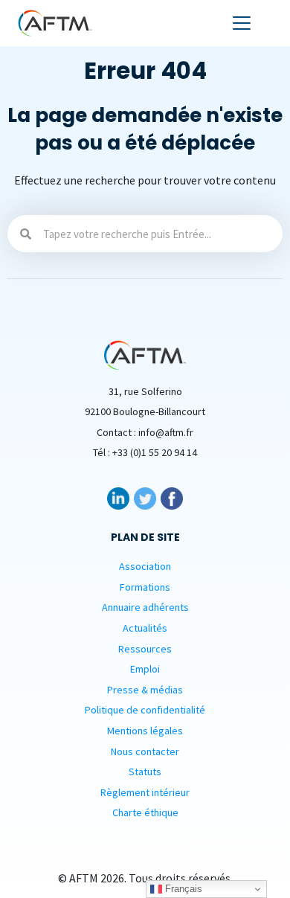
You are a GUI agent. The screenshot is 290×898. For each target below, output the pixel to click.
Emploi (145, 669)
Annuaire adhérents (145, 607)
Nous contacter (145, 751)
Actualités (145, 628)
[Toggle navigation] (241, 23)
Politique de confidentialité (145, 709)
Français (182, 888)
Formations (145, 587)
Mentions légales (145, 730)
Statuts (145, 771)
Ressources (145, 648)
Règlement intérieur (145, 792)
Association (145, 566)
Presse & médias (145, 689)
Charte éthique (145, 812)
